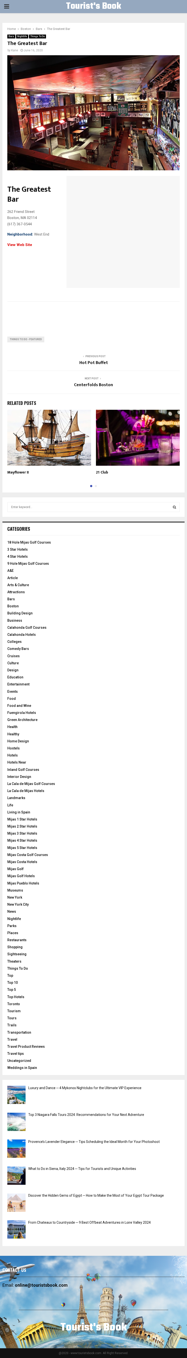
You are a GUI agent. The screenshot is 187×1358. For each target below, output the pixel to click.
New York (14, 897)
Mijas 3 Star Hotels (22, 833)
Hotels (12, 755)
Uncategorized (19, 1061)
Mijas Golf (15, 869)
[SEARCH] (174, 507)
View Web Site (19, 245)
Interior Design (19, 777)
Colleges (14, 642)
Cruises (13, 656)
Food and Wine (19, 706)
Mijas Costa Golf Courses (27, 855)
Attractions (16, 592)
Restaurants (17, 940)
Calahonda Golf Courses (27, 627)
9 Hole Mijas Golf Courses (28, 563)
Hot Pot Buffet (93, 362)
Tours (12, 1018)
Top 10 (12, 982)
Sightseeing (17, 954)
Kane (14, 50)
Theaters (14, 961)
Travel (12, 1039)
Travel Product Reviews (26, 1046)
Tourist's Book (93, 6)
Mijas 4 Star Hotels (22, 840)
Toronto (13, 1004)
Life (10, 805)
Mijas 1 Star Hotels (22, 819)
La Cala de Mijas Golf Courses (31, 784)
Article (12, 578)
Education (15, 677)
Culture (13, 663)
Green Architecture (22, 720)
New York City (18, 904)
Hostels (13, 748)
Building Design (20, 613)
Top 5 (11, 990)
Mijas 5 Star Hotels (22, 848)
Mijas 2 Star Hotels (22, 826)
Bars (11, 36)
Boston (13, 606)
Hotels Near (16, 762)
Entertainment (18, 684)
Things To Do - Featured (26, 339)
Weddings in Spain (22, 1068)
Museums (15, 890)
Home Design (18, 741)
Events (12, 691)
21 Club (102, 472)
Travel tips (15, 1054)
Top (10, 975)
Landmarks (16, 798)
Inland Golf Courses (23, 770)
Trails (12, 1025)
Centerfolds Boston (93, 385)
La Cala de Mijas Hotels (25, 791)
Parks (12, 926)
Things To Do (37, 36)
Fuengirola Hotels (21, 713)
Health (12, 727)
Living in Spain (18, 812)
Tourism (14, 1011)
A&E (10, 571)
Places (12, 933)
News (11, 911)
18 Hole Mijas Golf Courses (29, 542)
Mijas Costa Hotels (22, 862)
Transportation (19, 1032)
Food (11, 699)
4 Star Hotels (17, 556)
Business (14, 620)
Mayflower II (18, 472)
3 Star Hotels (17, 549)
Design (13, 670)
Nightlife (22, 36)
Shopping (15, 947)
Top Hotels (15, 997)
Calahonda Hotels (21, 635)
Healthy (13, 734)
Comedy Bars (18, 649)
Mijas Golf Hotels (21, 876)
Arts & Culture (18, 585)
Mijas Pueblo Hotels (23, 883)
